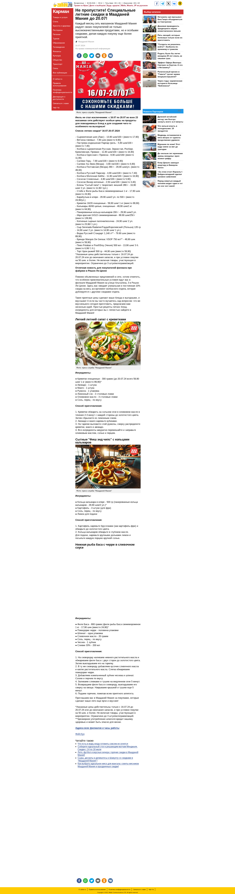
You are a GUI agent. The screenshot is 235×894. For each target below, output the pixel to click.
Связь (55, 68)
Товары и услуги (60, 17)
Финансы (57, 51)
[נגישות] (180, 3)
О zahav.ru (57, 79)
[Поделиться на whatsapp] (85, 55)
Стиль (55, 21)
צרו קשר (56, 107)
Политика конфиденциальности (62, 91)
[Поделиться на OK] (104, 55)
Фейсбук (79, 734)
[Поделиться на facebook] (79, 55)
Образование (59, 43)
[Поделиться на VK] (110, 55)
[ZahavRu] (168, 3)
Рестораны (58, 30)
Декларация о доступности (59, 98)
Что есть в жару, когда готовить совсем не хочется (103, 744)
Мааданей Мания (86, 41)
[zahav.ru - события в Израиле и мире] (162, 3)
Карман (61, 11)
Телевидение (59, 47)
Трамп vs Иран (81, 5)
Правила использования (59, 84)
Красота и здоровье (61, 26)
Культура (57, 56)
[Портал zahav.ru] (174, 3)
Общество (57, 60)
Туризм (56, 38)
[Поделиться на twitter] (91, 55)
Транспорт (57, 64)
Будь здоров (113, 5)
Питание (57, 34)
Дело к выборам (97, 5)
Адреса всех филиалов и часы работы (97, 728)
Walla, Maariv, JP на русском (134, 5)
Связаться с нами (61, 103)
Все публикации (60, 73)
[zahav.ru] (157, 3)
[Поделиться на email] (97, 55)
